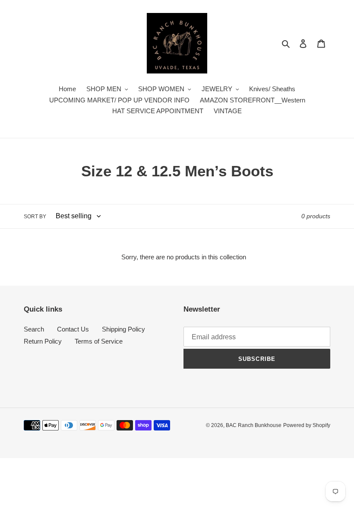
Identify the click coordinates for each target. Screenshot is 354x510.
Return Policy (43, 341)
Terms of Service (99, 341)
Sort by (35, 217)
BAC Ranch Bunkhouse (253, 425)
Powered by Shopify (306, 425)
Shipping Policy (123, 329)
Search (34, 329)
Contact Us (73, 329)
